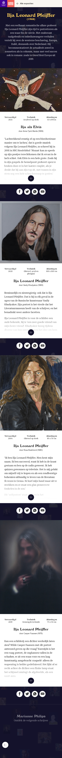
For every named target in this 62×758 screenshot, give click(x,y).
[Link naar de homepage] (7, 3)
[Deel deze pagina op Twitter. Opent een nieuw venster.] (27, 192)
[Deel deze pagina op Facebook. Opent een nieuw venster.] (19, 192)
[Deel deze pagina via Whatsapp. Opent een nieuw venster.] (35, 192)
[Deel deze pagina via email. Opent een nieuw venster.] (42, 192)
